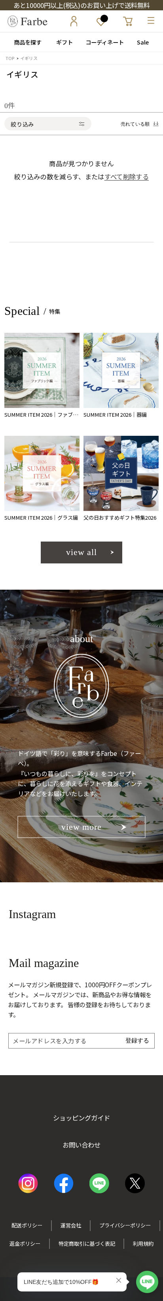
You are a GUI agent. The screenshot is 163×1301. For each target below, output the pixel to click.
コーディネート (102, 42)
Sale (143, 42)
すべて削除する (126, 176)
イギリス (29, 58)
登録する (137, 1040)
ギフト (62, 42)
